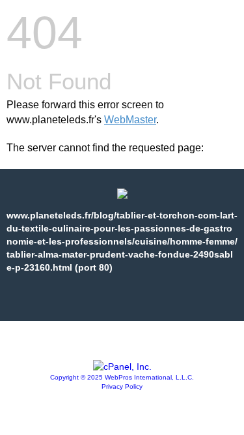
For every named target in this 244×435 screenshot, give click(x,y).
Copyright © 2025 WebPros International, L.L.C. (122, 377)
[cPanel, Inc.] (122, 366)
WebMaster (130, 119)
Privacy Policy (122, 386)
